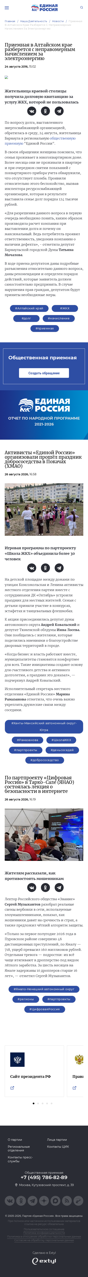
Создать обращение (44, 373)
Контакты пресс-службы (20, 1159)
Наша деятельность (33, 21)
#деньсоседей (62, 750)
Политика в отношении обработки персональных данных (44, 1236)
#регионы (26, 999)
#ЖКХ (64, 308)
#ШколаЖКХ (61, 740)
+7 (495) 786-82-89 (44, 1177)
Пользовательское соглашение (44, 1229)
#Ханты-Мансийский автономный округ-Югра (44, 726)
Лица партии (57, 1140)
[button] (33, 1103)
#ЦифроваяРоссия (44, 1009)
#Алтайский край (29, 308)
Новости (58, 21)
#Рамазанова (27, 740)
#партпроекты (25, 750)
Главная (10, 21)
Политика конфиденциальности (44, 1232)
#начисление (59, 318)
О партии (15, 1140)
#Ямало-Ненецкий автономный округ (44, 989)
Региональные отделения (19, 1148)
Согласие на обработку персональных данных (44, 1240)
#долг (26, 318)
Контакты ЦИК (58, 1147)
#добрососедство (44, 760)
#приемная (45, 328)
